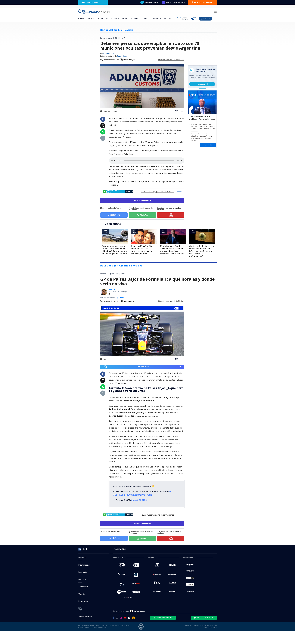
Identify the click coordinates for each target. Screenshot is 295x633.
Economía (115, 19)
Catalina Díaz (108, 53)
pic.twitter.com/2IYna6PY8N (138, 495)
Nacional (91, 19)
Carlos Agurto (122, 56)
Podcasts (81, 19)
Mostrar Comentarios (142, 200)
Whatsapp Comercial (164, 618)
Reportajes (83, 601)
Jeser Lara (113, 289)
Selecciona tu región (89, 2)
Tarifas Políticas (84, 616)
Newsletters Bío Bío (151, 2)
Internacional (103, 19)
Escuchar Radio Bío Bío (203, 2)
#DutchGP (118, 495)
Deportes (125, 19)
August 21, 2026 (139, 500)
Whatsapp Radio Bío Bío (205, 618)
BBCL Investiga (156, 19)
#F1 (170, 491)
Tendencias (135, 19)
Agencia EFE (120, 298)
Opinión (145, 19)
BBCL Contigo (169, 19)
